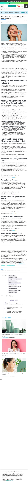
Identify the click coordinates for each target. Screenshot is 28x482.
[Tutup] (25, 472)
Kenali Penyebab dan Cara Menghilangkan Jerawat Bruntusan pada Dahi (15, 303)
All (1, 12)
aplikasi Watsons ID (11, 265)
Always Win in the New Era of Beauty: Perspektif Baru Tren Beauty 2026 (14, 312)
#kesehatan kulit (12, 275)
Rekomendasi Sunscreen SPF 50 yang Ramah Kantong (14, 308)
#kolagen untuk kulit (13, 280)
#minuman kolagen (13, 288)
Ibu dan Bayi (5, 12)
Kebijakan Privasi (9, 480)
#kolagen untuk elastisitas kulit (15, 279)
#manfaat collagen (12, 284)
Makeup (11, 12)
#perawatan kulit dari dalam (14, 290)
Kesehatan (16, 12)
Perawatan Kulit (23, 12)
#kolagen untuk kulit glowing (14, 282)
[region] (14, 476)
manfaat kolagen (4, 45)
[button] (26, 6)
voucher (13, 177)
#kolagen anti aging (13, 277)
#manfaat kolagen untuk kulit (15, 286)
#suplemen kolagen (13, 292)
